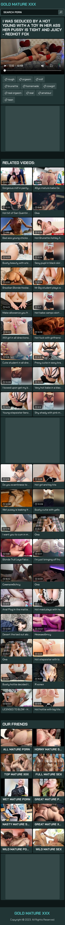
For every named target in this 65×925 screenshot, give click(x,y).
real (31, 93)
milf (41, 79)
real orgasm (14, 93)
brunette (13, 86)
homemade (32, 86)
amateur (46, 93)
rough (11, 79)
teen (10, 99)
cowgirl (51, 86)
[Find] (60, 12)
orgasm (26, 79)
